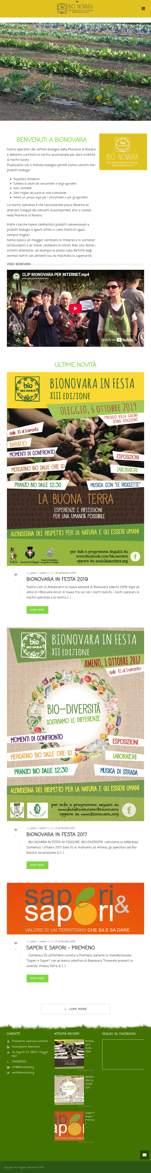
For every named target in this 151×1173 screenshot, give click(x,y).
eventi (43, 573)
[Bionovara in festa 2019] (75, 469)
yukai (33, 573)
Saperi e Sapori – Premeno (61, 948)
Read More (37, 609)
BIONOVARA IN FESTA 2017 (57, 834)
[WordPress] (75, 8)
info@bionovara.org (23, 1067)
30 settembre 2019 (65, 573)
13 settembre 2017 (65, 828)
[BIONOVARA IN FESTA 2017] (75, 724)
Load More (78, 1009)
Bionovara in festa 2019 (57, 579)
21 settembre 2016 (65, 941)
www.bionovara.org (23, 1073)
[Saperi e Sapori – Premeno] (75, 908)
